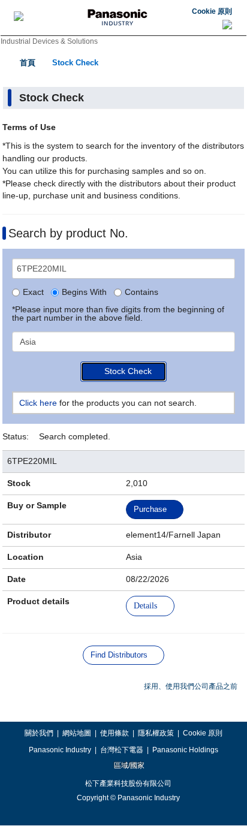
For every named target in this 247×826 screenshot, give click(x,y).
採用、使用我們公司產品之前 (190, 686)
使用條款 (114, 733)
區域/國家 (128, 765)
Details (145, 605)
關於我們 (39, 733)
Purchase (150, 509)
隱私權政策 (156, 733)
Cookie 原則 (212, 11)
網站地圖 (76, 733)
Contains (141, 292)
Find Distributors (119, 654)
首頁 (27, 62)
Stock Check (75, 62)
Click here (38, 403)
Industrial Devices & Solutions (49, 41)
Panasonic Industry (60, 750)
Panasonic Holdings (185, 750)
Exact (33, 292)
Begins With (84, 292)
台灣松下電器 (121, 750)
